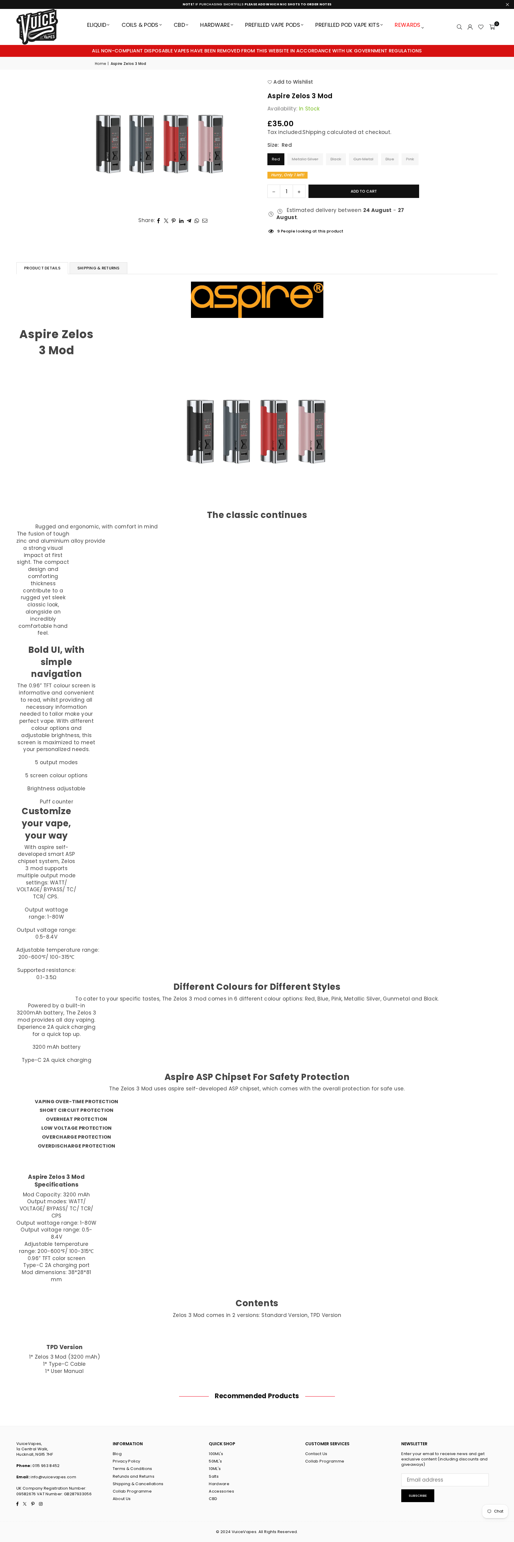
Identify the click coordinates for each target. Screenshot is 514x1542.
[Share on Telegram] (189, 220)
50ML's (215, 1461)
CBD (179, 25)
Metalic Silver (305, 159)
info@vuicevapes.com (53, 1477)
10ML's (215, 1468)
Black (335, 159)
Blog (117, 1454)
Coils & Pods (140, 25)
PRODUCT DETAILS (42, 268)
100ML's (216, 1454)
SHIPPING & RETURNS (98, 268)
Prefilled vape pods (272, 25)
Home (100, 63)
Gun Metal (363, 159)
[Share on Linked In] (181, 220)
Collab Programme (132, 1491)
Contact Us (316, 1454)
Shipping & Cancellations (138, 1484)
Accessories (221, 1491)
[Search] (459, 26)
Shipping (314, 132)
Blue (390, 159)
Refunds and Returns (133, 1476)
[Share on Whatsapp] (197, 220)
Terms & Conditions (132, 1468)
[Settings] (470, 26)
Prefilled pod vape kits (347, 25)
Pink (410, 159)
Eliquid (96, 25)
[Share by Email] (205, 220)
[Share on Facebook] (158, 220)
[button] (492, 26)
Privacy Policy (126, 1461)
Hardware (215, 25)
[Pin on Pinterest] (174, 220)
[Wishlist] (480, 26)
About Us (122, 1499)
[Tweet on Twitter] (166, 220)
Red (276, 159)
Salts (214, 1476)
